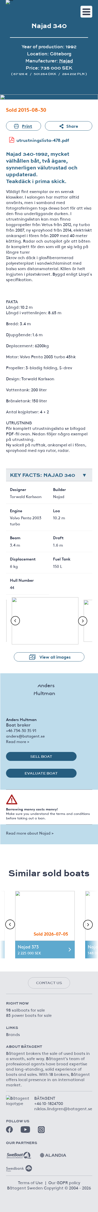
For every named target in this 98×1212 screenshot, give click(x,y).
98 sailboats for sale (25, 1009)
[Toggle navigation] (86, 12)
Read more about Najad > (30, 833)
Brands (13, 1034)
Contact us (49, 982)
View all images (55, 657)
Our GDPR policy (64, 1182)
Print (27, 126)
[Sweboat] (19, 1153)
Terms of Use (30, 1182)
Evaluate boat (41, 773)
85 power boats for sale (29, 1015)
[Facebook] (9, 1129)
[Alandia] (53, 1153)
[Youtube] (25, 1129)
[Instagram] (41, 1129)
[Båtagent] (9, 2)
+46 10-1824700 (48, 1103)
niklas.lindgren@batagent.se (63, 1108)
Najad (66, 60)
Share (72, 126)
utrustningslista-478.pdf (42, 140)
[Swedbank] (19, 1166)
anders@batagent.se (25, 736)
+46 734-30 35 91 (21, 730)
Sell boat (41, 756)
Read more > (17, 741)
